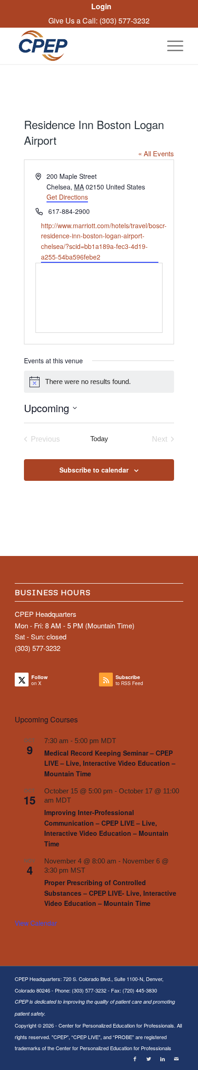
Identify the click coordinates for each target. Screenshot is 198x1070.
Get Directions (67, 196)
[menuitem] (101, 6)
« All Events (156, 153)
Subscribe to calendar (93, 469)
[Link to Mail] (176, 1058)
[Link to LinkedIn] (162, 1058)
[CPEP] (82, 45)
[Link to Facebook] (135, 1058)
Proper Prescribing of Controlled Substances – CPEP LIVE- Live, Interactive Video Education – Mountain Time (110, 893)
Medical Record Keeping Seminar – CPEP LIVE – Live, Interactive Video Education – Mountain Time (109, 763)
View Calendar (36, 923)
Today (99, 439)
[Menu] (170, 45)
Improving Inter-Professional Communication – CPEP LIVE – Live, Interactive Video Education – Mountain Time (106, 828)
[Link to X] (149, 1058)
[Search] (149, 45)
